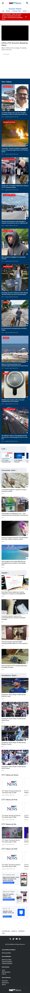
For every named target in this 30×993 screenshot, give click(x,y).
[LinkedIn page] (20, 939)
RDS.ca (4, 984)
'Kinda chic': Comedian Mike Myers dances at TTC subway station (15, 186)
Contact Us (14, 931)
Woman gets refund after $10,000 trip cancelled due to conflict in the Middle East (14, 563)
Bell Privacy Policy (6, 959)
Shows (8, 11)
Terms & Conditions (7, 961)
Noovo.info (5, 980)
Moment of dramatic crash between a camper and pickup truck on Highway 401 (15, 222)
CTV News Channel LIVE (6, 461)
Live (3, 11)
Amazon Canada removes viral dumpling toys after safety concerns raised (15, 538)
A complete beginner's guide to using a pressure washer (14, 490)
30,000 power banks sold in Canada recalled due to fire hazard (13, 400)
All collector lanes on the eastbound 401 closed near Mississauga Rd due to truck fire (15, 437)
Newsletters (21, 931)
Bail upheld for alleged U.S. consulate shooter (13, 257)
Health (25, 11)
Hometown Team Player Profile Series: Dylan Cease (14, 767)
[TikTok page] (13, 939)
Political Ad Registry (7, 963)
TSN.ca (4, 974)
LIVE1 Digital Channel (18, 461)
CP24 (3, 970)
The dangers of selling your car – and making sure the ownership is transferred (15, 514)
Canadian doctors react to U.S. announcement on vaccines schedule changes (13, 617)
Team (3, 933)
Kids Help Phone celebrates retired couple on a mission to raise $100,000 (13, 593)
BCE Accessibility (6, 952)
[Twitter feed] (10, 939)
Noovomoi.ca (5, 982)
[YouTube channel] (17, 939)
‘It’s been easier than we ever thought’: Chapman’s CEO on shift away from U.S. (14, 113)
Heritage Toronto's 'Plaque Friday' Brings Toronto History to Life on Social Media (15, 293)
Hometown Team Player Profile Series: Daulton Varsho (14, 743)
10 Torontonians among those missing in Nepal (14, 329)
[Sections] (2, 3)
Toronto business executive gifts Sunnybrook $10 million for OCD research (15, 642)
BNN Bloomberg (6, 972)
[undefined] (12, 787)
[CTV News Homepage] (15, 3)
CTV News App (6, 931)
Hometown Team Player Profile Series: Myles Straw (14, 719)
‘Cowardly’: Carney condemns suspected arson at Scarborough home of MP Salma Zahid (15, 150)
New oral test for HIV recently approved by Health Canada (14, 666)
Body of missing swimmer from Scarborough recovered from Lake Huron (15, 365)
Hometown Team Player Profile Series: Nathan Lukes (14, 695)
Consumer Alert (16, 11)
